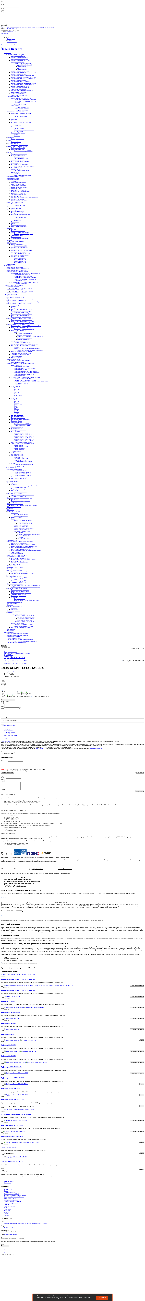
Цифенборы (17, 384)
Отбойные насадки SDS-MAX (22, 424)
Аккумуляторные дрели (17, 62)
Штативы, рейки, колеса (18, 133)
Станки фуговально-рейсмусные (23, 234)
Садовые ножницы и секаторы (19, 562)
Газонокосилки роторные (14, 469)
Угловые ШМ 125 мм (20, 259)
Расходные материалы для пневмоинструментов (24, 282)
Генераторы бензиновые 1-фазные (24, 615)
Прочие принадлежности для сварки (21, 351)
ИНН (2, 708)
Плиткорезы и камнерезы (18, 231)
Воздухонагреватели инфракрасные (17, 633)
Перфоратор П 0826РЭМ (8, 1045)
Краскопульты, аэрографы (18, 185)
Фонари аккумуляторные (18, 93)
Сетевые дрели (15, 105)
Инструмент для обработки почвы (20, 558)
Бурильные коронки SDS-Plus (22, 378)
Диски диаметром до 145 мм (22, 433)
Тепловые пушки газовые (14, 638)
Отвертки (13, 223)
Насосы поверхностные (21, 525)
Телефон (3, 12)
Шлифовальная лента (17, 454)
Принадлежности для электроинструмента (19, 303)
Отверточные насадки (17, 427)
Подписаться (4, 1246)
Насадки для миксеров (17, 416)
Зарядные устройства (13, 286)
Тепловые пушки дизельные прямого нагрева (20, 639)
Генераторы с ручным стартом (26, 617)
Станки (9, 228)
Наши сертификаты (9, 1206)
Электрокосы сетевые (20, 492)
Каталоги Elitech (8, 1189)
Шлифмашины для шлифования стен (21, 249)
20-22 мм (16, 390)
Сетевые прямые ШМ (20, 246)
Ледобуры (13, 306)
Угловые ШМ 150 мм (20, 261)
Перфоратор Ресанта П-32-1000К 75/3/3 (12, 1099)
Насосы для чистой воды (24, 523)
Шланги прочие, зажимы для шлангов (25, 279)
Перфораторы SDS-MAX (18, 148)
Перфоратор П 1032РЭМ (8, 1056)
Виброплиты (14, 609)
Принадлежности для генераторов (20, 627)
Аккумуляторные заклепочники (20, 71)
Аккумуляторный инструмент (16, 54)
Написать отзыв (11, 725)
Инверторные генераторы (24, 620)
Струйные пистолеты (17, 196)
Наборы (16, 412)
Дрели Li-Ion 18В (22, 68)
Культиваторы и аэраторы (14, 493)
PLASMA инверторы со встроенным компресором (25, 587)
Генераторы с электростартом (25, 618)
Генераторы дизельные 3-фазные (23, 626)
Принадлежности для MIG (18, 330)
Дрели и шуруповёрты (17, 184)
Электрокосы (14, 490)
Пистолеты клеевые (13, 178)
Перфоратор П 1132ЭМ (8, 1001)
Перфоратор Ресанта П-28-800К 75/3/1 (12, 1088)
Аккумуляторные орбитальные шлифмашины (24, 72)
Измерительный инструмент (15, 111)
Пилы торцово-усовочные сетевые (24, 166)
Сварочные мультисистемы (18, 582)
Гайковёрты (14, 181)
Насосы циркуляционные (21, 529)
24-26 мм (16, 392)
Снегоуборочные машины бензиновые (22, 571)
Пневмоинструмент (13, 179)
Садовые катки (11, 565)
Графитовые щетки (12, 295)
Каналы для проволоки (24, 335)
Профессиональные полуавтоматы (21, 593)
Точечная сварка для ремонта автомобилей (26, 600)
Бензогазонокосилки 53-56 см (22, 475)
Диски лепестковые (19, 375)
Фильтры (20, 537)
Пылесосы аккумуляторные (19, 92)
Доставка (6, 736)
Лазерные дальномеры (20, 116)
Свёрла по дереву (19, 445)
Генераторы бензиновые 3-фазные (24, 621)
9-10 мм (16, 409)
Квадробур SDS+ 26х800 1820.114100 (14, 658)
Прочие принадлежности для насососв (28, 534)
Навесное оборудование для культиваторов (23, 544)
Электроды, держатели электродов (24, 329)
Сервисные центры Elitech (11, 1194)
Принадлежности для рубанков (20, 315)
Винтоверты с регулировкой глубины (25, 99)
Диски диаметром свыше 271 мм (23, 440)
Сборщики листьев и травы (15, 567)
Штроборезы (11, 264)
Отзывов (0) (7, 733)
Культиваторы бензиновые (18, 496)
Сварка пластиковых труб (14, 602)
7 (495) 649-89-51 (40, 748)
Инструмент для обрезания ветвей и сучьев (23, 559)
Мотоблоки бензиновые (14, 507)
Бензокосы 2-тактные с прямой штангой (25, 486)
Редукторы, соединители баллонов (21, 353)
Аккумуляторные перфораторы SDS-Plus (22, 75)
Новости (6, 1215)
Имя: (2, 760)
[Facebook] (4, 1249)
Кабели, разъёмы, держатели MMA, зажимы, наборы (26, 326)
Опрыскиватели (12, 540)
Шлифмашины (11, 243)
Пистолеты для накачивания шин (20, 191)
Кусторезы (14, 502)
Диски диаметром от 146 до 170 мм (24, 434)
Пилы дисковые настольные (19, 154)
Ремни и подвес (15, 552)
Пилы (9, 152)
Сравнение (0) (5, 33)
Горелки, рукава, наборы (24, 333)
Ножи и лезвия (15, 222)
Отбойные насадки (16, 422)
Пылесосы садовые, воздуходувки (17, 555)
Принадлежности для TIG (18, 341)
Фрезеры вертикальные (17, 241)
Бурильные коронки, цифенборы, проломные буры (25, 377)
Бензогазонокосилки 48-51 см (22, 473)
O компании (7, 1183)
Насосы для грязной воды (24, 522)
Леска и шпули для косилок (19, 543)
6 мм (15, 406)
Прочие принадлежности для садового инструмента (26, 550)
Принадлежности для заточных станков (22, 308)
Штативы (17, 136)
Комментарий (5, 23)
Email (2, 10)
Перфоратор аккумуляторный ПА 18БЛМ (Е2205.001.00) (18, 979)
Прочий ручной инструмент (19, 226)
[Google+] (4, 1252)
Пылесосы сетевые (19, 205)
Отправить (4, 25)
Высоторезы (14, 499)
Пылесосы (14, 203)
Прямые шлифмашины (17, 244)
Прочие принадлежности (24, 338)
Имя (2, 8)
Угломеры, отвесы (19, 131)
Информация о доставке (11, 1200)
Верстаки (13, 229)
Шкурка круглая (18, 457)
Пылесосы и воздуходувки (15, 202)
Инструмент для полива (18, 561)
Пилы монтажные (16, 163)
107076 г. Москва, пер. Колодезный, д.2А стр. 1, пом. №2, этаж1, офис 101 (25, 1223)
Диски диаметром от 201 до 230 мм (24, 437)
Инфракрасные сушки (13, 636)
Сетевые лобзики (16, 142)
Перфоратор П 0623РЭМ (8, 1023)
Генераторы (10, 612)
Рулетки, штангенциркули (21, 117)
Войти (14, 45)
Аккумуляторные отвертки (18, 74)
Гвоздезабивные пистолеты (18, 182)
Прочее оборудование (13, 359)
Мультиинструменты (13, 143)
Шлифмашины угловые (17, 256)
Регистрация (11, 39)
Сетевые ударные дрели (21, 110)
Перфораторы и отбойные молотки (17, 146)
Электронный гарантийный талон (14, 1197)
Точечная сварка (15, 597)
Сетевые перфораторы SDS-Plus (23, 151)
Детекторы (14, 119)
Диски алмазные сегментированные (24, 368)
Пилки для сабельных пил (18, 430)
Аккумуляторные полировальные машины (23, 78)
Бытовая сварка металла (14, 576)
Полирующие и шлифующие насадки (21, 442)
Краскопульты (11, 137)
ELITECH (11, 672)
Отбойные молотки (16, 188)
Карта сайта (7, 1209)
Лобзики (9, 140)
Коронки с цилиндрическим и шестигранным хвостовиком (31, 381)
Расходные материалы (20, 283)
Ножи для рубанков (16, 421)
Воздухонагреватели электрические (17, 635)
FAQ (5, 1207)
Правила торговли (9, 1192)
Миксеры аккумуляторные (18, 89)
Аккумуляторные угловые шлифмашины (22, 84)
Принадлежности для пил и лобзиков (21, 314)
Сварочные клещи (19, 599)
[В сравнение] (3, 724)
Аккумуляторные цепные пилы (20, 86)
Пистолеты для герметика (18, 225)
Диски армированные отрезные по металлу (26, 372)
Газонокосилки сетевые (21, 479)
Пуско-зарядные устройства (15, 289)
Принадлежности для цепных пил (20, 549)
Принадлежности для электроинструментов (20, 318)
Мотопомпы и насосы (13, 511)
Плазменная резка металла (14, 584)
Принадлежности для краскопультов (21, 309)
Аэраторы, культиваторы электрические (22, 495)
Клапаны (20, 532)
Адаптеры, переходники (21, 312)
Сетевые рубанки (16, 208)
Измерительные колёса (20, 114)
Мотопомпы (10, 510)
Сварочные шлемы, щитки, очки (20, 354)
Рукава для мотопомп (23, 535)
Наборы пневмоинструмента (19, 187)
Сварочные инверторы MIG (19, 578)
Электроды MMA (16, 357)
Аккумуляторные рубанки (18, 80)
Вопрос (3, 789)
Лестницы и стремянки (17, 362)
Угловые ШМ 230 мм (20, 262)
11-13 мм (16, 400)
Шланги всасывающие (23, 538)
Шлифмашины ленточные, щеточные (21, 250)
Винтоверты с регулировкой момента (25, 101)
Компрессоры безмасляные (15, 267)
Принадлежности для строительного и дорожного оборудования (25, 301)
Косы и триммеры (12, 482)
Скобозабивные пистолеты (18, 194)
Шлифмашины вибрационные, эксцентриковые (24, 197)
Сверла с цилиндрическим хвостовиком (22, 443)
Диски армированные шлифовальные (25, 374)
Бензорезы (10, 605)
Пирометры (17, 125)
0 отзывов (3, 725)
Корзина (9, 40)
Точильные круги (16, 451)
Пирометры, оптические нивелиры (21, 122)
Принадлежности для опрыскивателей (22, 547)
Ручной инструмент (13, 209)
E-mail (2, 704)
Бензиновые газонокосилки (19, 470)
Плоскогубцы (18, 219)
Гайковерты (17, 102)
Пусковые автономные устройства (17, 292)
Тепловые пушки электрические (16, 642)
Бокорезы (16, 216)
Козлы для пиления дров (14, 481)
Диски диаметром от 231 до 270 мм (24, 439)
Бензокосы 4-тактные (20, 487)
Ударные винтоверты (20, 104)
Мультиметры (15, 121)
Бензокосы (14, 484)
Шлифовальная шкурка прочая (23, 461)
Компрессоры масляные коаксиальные (18, 268)
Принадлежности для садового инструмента (20, 541)
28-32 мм (16, 394)
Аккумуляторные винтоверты (19, 57)
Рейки (16, 134)
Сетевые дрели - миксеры (21, 108)
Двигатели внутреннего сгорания (20, 360)
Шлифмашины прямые (17, 199)
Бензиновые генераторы (18, 614)
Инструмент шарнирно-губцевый (20, 214)
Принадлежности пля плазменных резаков (23, 345)
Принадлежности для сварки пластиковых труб (24, 344)
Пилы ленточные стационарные (20, 161)
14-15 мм (16, 387)
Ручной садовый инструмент (15, 556)
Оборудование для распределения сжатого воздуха (25, 273)
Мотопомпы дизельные (21, 516)
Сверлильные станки (17, 235)
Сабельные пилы (15, 169)
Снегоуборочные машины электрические (22, 573)
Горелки (16, 347)
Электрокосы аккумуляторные (19, 95)
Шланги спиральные (20, 280)
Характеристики (9, 730)
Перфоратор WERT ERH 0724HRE (11, 1067)
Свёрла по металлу (19, 448)
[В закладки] (1, 724)
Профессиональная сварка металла (17, 588)
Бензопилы (17, 173)
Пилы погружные (19, 157)
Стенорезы (10, 630)
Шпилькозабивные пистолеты (19, 200)
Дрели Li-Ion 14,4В (22, 66)
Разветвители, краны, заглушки (23, 276)
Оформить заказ (12, 42)
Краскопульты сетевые (17, 139)
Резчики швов (11, 629)
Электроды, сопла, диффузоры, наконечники (27, 348)
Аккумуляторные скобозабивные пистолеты (23, 83)
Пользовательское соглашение (12, 1201)
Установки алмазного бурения (19, 238)
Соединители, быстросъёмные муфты (25, 277)
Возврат (6, 1212)
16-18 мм (16, 403)
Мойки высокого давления (15, 504)
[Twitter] (4, 1250)
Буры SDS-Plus (15, 398)
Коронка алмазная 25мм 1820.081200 (12, 1136)
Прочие (16, 413)
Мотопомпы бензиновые (21, 514)
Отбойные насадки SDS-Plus (22, 425)
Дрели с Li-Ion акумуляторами (22, 63)
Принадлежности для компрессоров (17, 271)
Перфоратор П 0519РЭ (7, 1034)
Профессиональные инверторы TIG (21, 591)
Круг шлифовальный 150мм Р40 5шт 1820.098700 (16, 1114)
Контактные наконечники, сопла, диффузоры (30, 336)
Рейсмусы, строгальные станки (20, 232)
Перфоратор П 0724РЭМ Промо (10, 1012)
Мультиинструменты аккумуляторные (22, 90)
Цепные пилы (15, 172)
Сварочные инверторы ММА (19, 581)
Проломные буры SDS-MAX (22, 383)
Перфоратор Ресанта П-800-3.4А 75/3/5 (12, 1078)
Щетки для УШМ (19, 466)
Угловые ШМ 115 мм (20, 258)
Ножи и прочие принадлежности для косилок (24, 546)
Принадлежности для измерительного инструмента (22, 298)
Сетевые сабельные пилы (21, 170)
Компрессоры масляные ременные (17, 270)
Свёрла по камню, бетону (21, 446)
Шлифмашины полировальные (20, 255)
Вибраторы (14, 608)
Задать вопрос (140, 772)
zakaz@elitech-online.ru (11, 31)
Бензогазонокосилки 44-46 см (22, 472)
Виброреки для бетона (13, 611)
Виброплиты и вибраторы (14, 606)
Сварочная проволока (23, 339)
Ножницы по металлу (20, 217)
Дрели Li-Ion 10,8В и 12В (24, 65)
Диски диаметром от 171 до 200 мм (24, 436)
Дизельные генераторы (17, 623)
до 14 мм (16, 397)
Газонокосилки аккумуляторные (20, 476)
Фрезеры (9, 240)
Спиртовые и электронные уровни (24, 130)
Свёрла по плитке (19, 449)
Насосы (13, 519)
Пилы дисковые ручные (18, 155)
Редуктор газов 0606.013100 (9, 1147)
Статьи (6, 1213)
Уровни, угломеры (16, 127)
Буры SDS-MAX (15, 386)
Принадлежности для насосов (22, 531)
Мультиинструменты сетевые (19, 145)
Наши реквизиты (9, 1181)
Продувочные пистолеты (18, 193)
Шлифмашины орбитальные (19, 252)
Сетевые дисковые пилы (21, 158)
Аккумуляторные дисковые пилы (20, 60)
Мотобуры (10, 508)
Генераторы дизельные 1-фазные (23, 624)
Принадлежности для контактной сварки (22, 327)
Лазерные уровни (19, 128)
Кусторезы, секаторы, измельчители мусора (19, 498)
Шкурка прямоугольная (21, 458)
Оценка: (3, 771)
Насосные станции (16, 517)
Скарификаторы (12, 568)
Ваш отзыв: (4, 767)
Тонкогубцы (17, 220)
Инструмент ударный (17, 213)
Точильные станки (16, 237)
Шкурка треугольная (20, 460)
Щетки (13, 463)
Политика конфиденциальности (13, 1203)
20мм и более (18, 404)
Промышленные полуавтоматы (20, 590)
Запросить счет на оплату (8, 699)
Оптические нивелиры (20, 124)
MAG (15, 332)
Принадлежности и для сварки (16, 324)
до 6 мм (16, 410)
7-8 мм (16, 407)
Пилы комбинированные (18, 160)
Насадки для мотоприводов (19, 489)
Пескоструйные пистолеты (18, 190)
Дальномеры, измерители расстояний (21, 113)
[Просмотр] (4, 976)
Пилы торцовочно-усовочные (19, 164)
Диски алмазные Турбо (20, 369)
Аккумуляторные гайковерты (19, 59)
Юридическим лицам (10, 1198)
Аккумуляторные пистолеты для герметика (23, 77)
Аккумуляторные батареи (18, 56)
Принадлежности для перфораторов (21, 311)
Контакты (7, 1210)
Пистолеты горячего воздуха (15, 176)
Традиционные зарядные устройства (21, 288)
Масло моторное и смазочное (15, 297)
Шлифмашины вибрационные (19, 247)
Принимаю (102, 1297)
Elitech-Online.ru (5, 741)
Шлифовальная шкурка (17, 455)
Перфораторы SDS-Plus (17, 149)
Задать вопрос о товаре (10, 735)
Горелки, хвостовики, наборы (22, 342)
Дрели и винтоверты (13, 96)
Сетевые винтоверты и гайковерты (21, 98)
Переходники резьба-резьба (22, 274)
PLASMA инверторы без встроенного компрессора (25, 585)
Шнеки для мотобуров (17, 553)
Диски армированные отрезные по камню (26, 371)
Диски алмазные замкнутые (22, 366)
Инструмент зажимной (17, 211)
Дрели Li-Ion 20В (22, 69)
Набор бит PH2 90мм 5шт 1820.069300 (12, 1125)
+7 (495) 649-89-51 (12, 28)
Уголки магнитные (16, 356)
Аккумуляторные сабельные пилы (20, 81)
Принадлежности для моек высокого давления (24, 505)
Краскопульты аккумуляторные (20, 87)
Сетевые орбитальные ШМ (22, 253)
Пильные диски (15, 431)
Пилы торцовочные (16, 167)
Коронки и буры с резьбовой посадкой (25, 380)
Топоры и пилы (15, 564)
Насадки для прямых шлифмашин (20, 419)
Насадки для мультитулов (18, 418)
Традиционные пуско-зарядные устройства (23, 291)
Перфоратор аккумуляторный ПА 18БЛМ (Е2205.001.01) (18, 990)
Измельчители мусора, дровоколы (20, 501)
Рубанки (9, 206)
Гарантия (6, 1204)
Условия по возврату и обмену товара (15, 1195)
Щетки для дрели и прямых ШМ (23, 464)
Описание (7, 729)
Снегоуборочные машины (14, 570)
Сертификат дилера (9, 732)
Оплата (6, 738)
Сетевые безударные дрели (22, 107)
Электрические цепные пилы (22, 175)
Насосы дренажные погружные (23, 520)
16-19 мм (16, 389)
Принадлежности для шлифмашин (21, 317)
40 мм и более (18, 395)
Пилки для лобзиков (16, 428)
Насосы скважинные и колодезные (24, 528)
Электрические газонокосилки (19, 478)
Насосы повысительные (21, 526)
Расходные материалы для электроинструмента (20, 363)
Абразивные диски (16, 365)
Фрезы (13, 452)
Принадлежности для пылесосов (16, 300)
